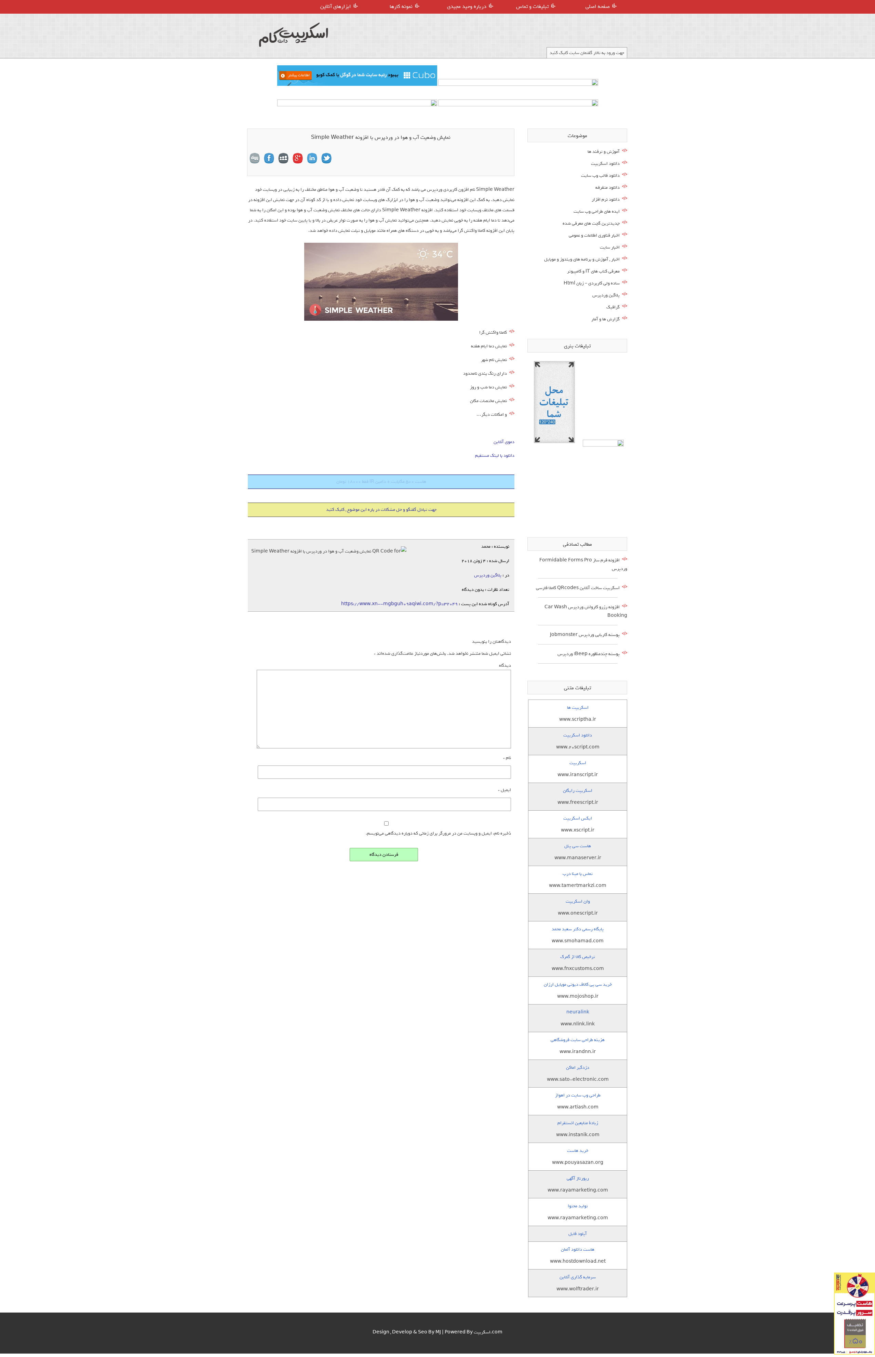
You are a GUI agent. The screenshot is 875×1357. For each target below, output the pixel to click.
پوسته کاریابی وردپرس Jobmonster (585, 634)
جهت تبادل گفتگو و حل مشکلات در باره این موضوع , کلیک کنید (381, 509)
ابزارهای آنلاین (335, 6)
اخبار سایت (610, 247)
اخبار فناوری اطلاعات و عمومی (594, 235)
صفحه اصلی (597, 6)
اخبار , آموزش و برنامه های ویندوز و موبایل (582, 259)
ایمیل (504, 790)
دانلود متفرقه (607, 187)
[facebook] (269, 158)
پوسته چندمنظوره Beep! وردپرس (588, 653)
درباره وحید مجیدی (466, 6)
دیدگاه (505, 665)
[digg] (254, 158)
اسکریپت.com (488, 1332)
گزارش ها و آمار (605, 319)
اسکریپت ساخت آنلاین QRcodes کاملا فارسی (578, 587)
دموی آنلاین (504, 441)
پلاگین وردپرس (487, 575)
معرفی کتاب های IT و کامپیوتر (593, 271)
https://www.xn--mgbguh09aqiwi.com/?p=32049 (399, 604)
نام (507, 757)
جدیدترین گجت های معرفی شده (591, 223)
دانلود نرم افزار (606, 199)
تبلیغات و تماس (532, 6)
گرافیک (613, 307)
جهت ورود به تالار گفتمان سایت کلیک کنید (587, 52)
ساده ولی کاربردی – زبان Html (592, 283)
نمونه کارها (401, 6)
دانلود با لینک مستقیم (494, 455)
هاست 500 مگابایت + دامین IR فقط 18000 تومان (381, 481)
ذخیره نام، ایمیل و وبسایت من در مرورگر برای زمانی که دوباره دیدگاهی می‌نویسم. (438, 833)
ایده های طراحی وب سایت (597, 211)
